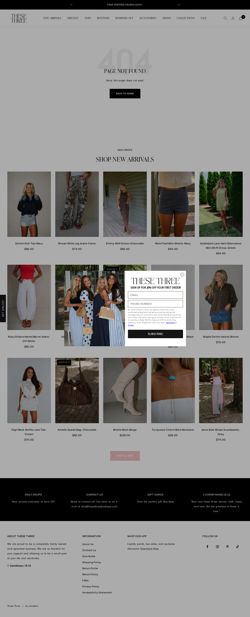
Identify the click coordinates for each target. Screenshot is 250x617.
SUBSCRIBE (155, 334)
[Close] (182, 274)
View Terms (170, 322)
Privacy (131, 325)
